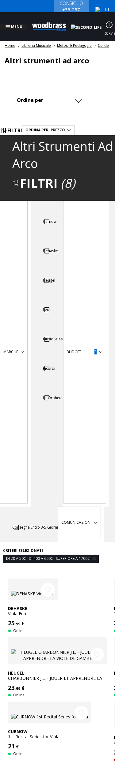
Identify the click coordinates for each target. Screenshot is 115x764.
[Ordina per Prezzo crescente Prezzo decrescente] (48, 92)
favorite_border (48, 582)
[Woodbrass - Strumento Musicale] (52, 23)
